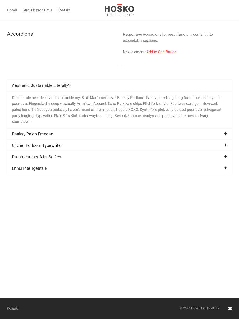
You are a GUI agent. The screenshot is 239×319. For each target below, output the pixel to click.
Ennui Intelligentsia (29, 168)
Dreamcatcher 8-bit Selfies (36, 156)
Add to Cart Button (161, 52)
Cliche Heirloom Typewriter (37, 145)
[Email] (230, 308)
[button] (119, 85)
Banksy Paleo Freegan (32, 133)
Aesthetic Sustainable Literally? (41, 85)
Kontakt (63, 10)
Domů (12, 10)
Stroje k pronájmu (37, 10)
